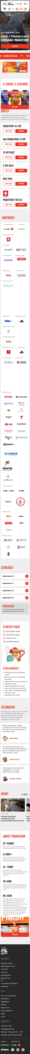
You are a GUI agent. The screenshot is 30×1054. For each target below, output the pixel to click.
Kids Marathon (6, 975)
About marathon (6, 1011)
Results (3, 1005)
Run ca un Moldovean (8, 996)
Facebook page (11, 713)
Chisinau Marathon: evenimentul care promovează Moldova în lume (12, 819)
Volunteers (4, 986)
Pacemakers (5, 999)
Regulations (5, 1002)
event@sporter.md (7, 1029)
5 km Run (4, 972)
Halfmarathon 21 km (8, 966)
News (3, 1014)
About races (5, 1008)
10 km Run (4, 969)
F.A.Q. (3, 1017)
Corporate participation (9, 983)
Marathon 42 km (6, 963)
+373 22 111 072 (6, 1026)
